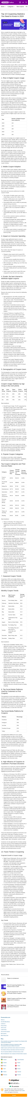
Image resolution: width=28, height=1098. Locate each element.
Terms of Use (3, 1027)
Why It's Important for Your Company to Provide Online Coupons (16, 992)
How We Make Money (5, 1021)
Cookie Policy (3, 1029)
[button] (4, 6)
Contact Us (3, 1023)
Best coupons (3, 1033)
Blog (2, 1038)
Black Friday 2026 (4, 1035)
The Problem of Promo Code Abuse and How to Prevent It (16, 1006)
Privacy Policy (4, 1025)
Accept (14, 1095)
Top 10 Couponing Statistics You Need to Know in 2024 (15, 985)
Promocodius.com (5, 1017)
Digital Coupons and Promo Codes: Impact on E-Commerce (16, 999)
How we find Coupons (5, 1031)
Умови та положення (13, 978)
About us (2, 1019)
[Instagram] (20, 2)
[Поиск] (26, 2)
